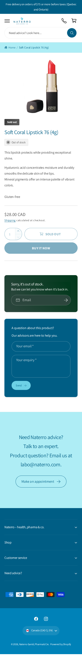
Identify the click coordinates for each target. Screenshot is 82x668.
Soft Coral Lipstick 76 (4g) (34, 47)
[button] (7, 21)
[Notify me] (66, 300)
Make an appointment (37, 481)
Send (19, 385)
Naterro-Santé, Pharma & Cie (34, 644)
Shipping (10, 220)
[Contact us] (64, 21)
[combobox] (41, 33)
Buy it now (41, 248)
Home (11, 47)
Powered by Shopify (60, 644)
